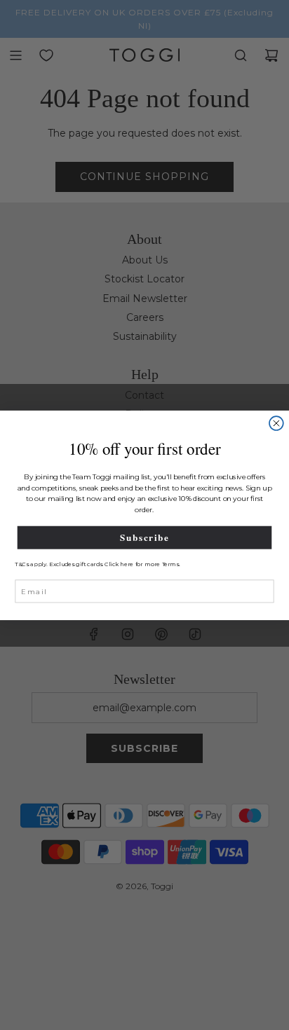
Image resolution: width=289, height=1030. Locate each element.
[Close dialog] (276, 423)
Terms (170, 564)
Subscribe (144, 537)
